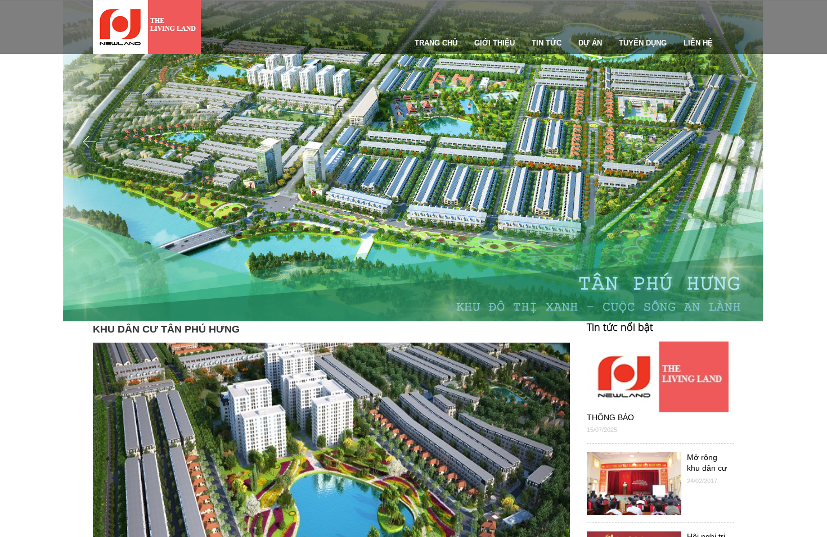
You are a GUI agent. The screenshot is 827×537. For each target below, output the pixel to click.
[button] (89, 228)
